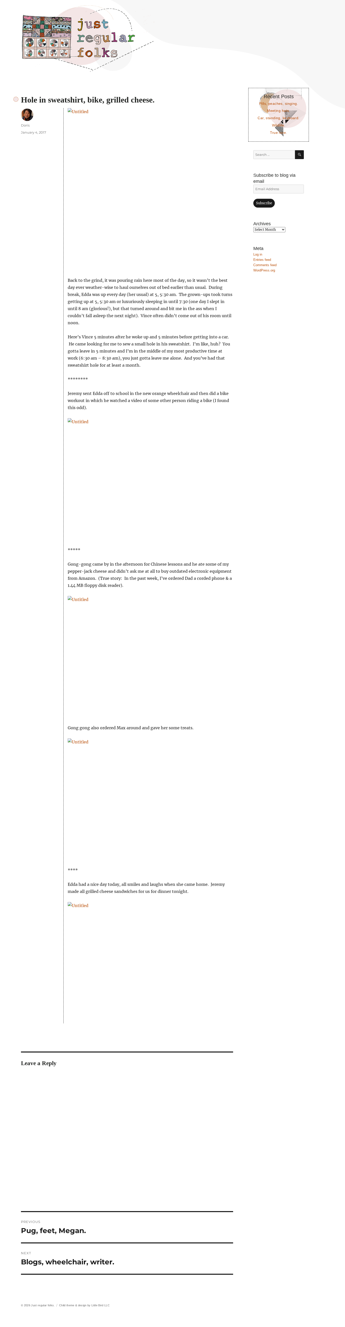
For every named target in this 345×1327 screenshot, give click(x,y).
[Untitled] (150, 189)
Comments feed (265, 265)
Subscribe (264, 203)
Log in (257, 254)
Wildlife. (278, 125)
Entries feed (262, 260)
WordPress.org (264, 270)
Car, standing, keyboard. (278, 118)
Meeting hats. (278, 111)
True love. (278, 133)
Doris (25, 125)
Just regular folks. (43, 1305)
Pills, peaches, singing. (278, 104)
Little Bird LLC (100, 1305)
